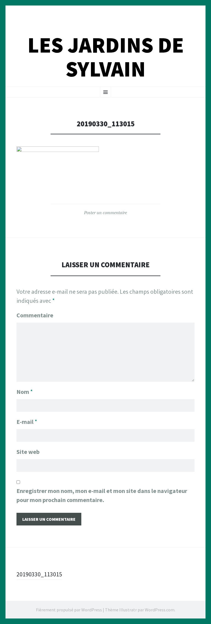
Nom (24, 392)
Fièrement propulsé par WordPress (69, 609)
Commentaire (34, 315)
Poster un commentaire (105, 212)
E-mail (26, 422)
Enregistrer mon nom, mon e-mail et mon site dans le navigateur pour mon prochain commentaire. (101, 495)
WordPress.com (159, 609)
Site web (28, 452)
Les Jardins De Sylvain (105, 57)
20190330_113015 (39, 574)
